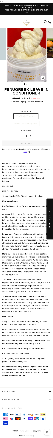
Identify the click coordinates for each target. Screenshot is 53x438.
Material (26, 111)
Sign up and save (12, 408)
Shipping (23, 102)
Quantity (26, 130)
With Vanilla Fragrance (26, 116)
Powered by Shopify (26, 435)
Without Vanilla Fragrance (26, 123)
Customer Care (11, 400)
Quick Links (9, 391)
